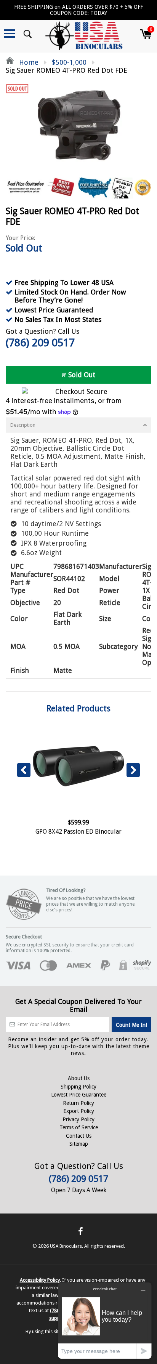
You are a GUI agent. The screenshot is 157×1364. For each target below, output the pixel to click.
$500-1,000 (69, 62)
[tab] (78, 425)
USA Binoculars (66, 1246)
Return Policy (78, 1103)
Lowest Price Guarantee (78, 1095)
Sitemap (78, 1144)
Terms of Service (78, 1127)
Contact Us (78, 1136)
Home (27, 62)
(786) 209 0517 (40, 342)
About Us (79, 1078)
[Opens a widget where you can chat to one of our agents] (104, 1320)
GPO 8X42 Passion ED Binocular (78, 831)
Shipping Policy (78, 1087)
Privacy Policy (78, 1119)
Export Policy (78, 1111)
